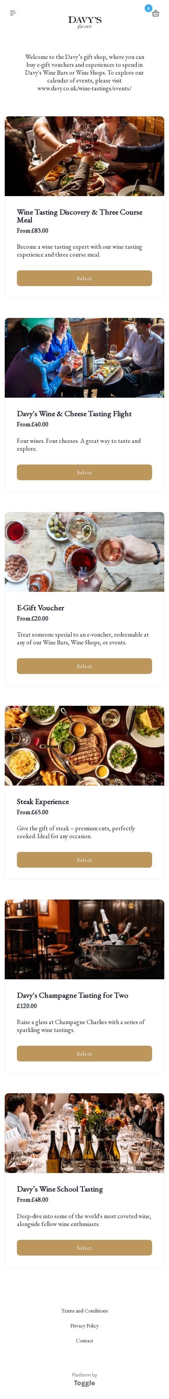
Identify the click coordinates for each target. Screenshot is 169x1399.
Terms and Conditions (84, 1310)
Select (84, 278)
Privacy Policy (84, 1325)
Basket (156, 13)
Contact (84, 1340)
